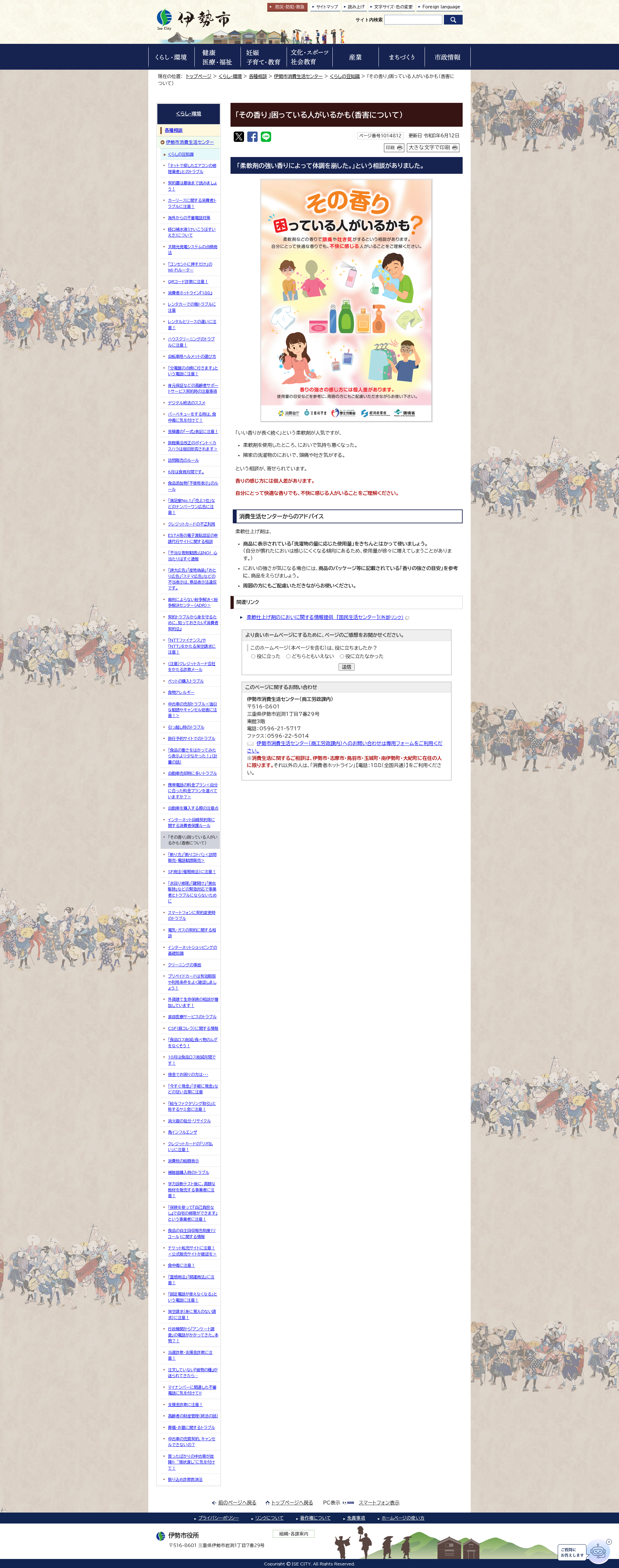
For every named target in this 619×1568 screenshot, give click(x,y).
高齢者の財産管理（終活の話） (193, 1416)
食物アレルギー (181, 692)
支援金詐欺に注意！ (185, 1404)
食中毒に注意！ (181, 1265)
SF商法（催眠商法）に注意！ (192, 871)
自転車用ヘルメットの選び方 (192, 356)
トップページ (198, 76)
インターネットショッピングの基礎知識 (192, 950)
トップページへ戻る (292, 1502)
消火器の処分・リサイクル (189, 1121)
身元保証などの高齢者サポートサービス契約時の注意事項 (193, 388)
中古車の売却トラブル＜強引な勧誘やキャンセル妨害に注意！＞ (192, 710)
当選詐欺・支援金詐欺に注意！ (190, 1355)
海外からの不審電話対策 (189, 218)
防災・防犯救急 (289, 7)
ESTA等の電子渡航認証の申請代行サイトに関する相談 (193, 538)
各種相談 (258, 76)
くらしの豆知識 (345, 76)
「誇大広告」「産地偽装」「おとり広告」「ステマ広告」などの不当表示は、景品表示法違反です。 (192, 579)
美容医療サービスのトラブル (192, 1017)
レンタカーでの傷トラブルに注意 (192, 307)
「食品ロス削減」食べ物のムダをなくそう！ (193, 1042)
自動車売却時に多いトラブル (192, 773)
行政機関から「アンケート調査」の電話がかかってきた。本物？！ (193, 1335)
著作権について (315, 1518)
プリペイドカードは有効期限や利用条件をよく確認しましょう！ (192, 982)
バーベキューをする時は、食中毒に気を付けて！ (192, 417)
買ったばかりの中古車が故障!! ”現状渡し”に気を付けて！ (191, 1462)
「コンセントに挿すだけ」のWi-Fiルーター (190, 267)
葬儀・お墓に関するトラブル (191, 1427)
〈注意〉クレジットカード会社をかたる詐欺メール (191, 666)
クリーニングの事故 (184, 965)
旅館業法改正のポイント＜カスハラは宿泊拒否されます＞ (193, 445)
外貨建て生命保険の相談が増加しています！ (193, 1002)
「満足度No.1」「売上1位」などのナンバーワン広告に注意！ (191, 506)
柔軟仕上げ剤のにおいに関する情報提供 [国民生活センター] (325, 617)
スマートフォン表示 (379, 1502)
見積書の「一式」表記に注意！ (193, 431)
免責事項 (356, 1518)
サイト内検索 (369, 19)
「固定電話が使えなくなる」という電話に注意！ (192, 1297)
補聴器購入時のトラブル (188, 1172)
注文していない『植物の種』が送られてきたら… (193, 1372)
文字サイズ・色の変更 (393, 7)
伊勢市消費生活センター (298, 76)
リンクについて (269, 1518)
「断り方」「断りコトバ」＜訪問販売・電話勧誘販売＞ (192, 857)
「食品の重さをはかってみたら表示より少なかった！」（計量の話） (192, 756)
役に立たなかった (364, 656)
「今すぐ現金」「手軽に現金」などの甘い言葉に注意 (193, 1089)
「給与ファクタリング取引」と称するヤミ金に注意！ (192, 1106)
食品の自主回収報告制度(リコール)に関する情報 (192, 1233)
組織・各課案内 (294, 1534)
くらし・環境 (230, 76)
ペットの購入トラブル (186, 681)
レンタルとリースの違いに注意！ (192, 324)
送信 (346, 667)
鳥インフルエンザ (182, 1132)
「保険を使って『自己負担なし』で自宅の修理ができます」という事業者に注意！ (193, 1213)
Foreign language (441, 7)
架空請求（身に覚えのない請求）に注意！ (192, 1314)
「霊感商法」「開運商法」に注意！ (191, 1280)
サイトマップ (327, 7)
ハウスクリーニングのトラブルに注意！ (191, 342)
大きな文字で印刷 (429, 147)
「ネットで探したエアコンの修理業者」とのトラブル (192, 168)
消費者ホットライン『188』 (190, 293)
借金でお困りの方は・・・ (188, 1074)
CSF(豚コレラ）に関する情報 (193, 1028)
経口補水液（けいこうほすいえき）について (192, 232)
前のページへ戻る (237, 1502)
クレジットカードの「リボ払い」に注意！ (190, 1146)
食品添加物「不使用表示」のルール (193, 486)
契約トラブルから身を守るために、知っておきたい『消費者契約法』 (193, 623)
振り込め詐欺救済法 (185, 1479)
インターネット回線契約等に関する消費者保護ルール (191, 822)
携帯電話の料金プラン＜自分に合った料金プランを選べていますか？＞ (193, 791)
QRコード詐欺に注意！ (188, 281)
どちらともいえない (313, 656)
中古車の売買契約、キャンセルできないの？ (191, 1441)
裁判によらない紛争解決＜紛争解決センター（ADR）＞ (193, 602)
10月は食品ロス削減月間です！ (192, 1060)
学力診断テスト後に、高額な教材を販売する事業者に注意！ (191, 1190)
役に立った (268, 656)
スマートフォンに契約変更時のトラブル (191, 915)
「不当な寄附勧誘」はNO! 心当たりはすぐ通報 (192, 555)
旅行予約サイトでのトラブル (191, 738)
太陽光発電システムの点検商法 (192, 249)
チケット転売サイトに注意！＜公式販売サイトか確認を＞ (192, 1251)
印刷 (390, 147)
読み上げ (356, 7)
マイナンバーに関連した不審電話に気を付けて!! (192, 1390)
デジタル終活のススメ (186, 403)
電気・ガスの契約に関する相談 (192, 933)
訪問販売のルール (183, 460)
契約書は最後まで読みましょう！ (192, 186)
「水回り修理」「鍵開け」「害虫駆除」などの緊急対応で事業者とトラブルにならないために (192, 892)
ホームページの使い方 (403, 1518)
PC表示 (331, 1502)
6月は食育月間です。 (186, 472)
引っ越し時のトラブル (186, 727)
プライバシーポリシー (218, 1518)
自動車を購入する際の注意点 (193, 808)
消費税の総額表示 (183, 1161)
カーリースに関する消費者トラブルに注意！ (192, 203)
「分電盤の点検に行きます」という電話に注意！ (193, 371)
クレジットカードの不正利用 (191, 524)
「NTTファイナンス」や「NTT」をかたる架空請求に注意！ (192, 646)
